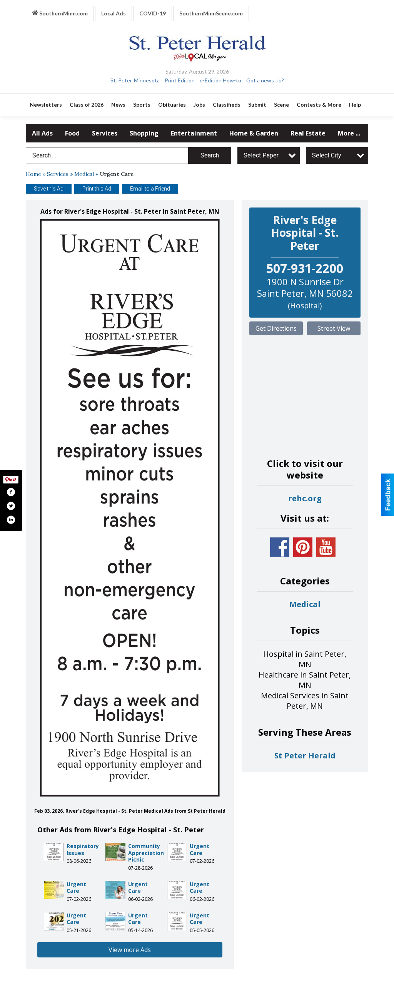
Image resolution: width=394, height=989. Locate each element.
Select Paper (261, 155)
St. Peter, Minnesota (135, 80)
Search (209, 155)
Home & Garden (253, 133)
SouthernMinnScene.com (211, 13)
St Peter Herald (305, 755)
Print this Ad (96, 189)
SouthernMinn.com (63, 13)
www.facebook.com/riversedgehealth (279, 547)
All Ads (42, 133)
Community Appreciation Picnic (146, 852)
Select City (326, 155)
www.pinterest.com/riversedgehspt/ (302, 547)
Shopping (144, 133)
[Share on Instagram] (11, 519)
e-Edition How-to (220, 80)
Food (72, 133)
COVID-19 (152, 13)
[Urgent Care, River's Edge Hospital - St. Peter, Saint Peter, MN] (130, 508)
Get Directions (276, 328)
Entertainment (194, 133)
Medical (84, 174)
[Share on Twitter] (11, 505)
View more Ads (130, 949)
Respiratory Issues (83, 849)
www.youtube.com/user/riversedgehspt (326, 547)
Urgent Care (199, 849)
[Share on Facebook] (11, 492)
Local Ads (113, 13)
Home (33, 174)
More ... (349, 133)
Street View (333, 328)
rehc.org (305, 498)
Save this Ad (48, 189)
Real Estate (308, 133)
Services (104, 133)
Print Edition (180, 80)
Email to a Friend (150, 189)
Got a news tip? (265, 80)
